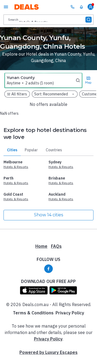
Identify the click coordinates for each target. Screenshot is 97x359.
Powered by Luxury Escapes (48, 352)
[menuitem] (81, 7)
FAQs (56, 246)
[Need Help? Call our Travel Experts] (72, 7)
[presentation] (48, 19)
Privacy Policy (70, 312)
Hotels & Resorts (16, 167)
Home (41, 246)
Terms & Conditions (33, 312)
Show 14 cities (48, 214)
